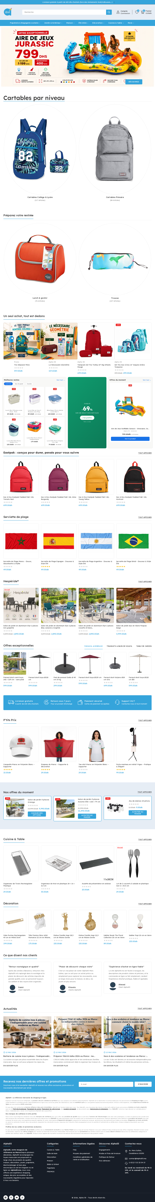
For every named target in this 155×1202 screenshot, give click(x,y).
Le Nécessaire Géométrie (59, 365)
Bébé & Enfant (53, 1164)
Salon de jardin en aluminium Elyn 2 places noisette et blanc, (96, 627)
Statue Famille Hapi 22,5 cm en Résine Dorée (88, 936)
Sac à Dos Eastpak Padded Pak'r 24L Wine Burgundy (58, 498)
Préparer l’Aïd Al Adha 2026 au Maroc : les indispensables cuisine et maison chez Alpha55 (76, 1056)
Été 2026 (82, 23)
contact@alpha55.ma (137, 1159)
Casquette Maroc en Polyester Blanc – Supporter (18, 765)
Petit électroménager (19, 1109)
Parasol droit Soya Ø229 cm (90, 677)
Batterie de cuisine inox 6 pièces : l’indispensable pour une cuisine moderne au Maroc (26, 1056)
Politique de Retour (106, 1157)
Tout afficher (145, 453)
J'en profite (87, 418)
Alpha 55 (82, 1198)
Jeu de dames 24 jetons (139, 801)
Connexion (125, 13)
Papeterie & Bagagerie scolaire (24, 23)
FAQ (74, 1150)
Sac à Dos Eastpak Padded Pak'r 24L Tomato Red (18, 498)
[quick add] (37, 332)
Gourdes (29, 383)
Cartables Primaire (115, 197)
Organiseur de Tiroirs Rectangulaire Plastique (17, 885)
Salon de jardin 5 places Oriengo (38, 801)
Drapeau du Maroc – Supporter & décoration (54, 765)
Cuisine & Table (53, 1150)
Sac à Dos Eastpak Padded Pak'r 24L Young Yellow (94, 498)
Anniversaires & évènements (99, 1109)
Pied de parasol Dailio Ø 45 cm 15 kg (65, 678)
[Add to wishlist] (23, 796)
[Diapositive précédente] (5, 56)
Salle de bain (52, 1153)
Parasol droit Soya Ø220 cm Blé (139, 678)
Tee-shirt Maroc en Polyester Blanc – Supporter (94, 765)
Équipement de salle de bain (51, 1109)
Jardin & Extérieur (52, 23)
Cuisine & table (115, 23)
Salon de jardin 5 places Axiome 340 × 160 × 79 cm (89, 800)
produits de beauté (70, 1109)
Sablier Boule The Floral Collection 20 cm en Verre (114, 936)
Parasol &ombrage (93, 646)
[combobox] (67, 12)
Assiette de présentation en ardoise (96, 884)
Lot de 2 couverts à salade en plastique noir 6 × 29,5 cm (132, 885)
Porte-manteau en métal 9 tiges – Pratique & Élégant (133, 765)
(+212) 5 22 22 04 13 (137, 1163)
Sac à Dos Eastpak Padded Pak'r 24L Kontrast (131, 498)
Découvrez (77, 82)
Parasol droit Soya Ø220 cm (38, 678)
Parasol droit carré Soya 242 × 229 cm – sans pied (13, 678)
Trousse (115, 298)
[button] (146, 12)
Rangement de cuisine (34, 1109)
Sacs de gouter (19, 383)
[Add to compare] (37, 327)
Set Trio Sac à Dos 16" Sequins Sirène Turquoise (130, 366)
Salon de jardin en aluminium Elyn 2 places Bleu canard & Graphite (58, 627)
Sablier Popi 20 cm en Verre (140, 935)
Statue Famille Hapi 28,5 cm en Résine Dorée (63, 936)
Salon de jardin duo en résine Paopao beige (131, 627)
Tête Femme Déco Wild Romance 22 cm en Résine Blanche (39, 936)
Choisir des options (37, 814)
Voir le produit (130, 439)
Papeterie (51, 1168)
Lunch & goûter (40, 298)
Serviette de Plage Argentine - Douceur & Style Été (95, 562)
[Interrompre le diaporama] (152, 56)
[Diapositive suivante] (149, 56)
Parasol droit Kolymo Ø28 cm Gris (114, 678)
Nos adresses (104, 1161)
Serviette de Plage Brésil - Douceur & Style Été (133, 562)
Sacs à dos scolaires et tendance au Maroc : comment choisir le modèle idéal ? (125, 1056)
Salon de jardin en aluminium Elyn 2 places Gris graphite (20, 627)
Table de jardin (144, 646)
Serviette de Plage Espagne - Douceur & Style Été (57, 562)
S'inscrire (143, 1084)
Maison (69, 23)
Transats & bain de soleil (119, 646)
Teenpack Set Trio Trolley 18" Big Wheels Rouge (94, 366)
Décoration (97, 23)
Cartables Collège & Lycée (40, 197)
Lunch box (8, 383)
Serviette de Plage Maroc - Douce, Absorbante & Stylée (17, 562)
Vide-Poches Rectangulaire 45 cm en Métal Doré (14, 936)
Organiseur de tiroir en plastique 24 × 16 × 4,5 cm (58, 885)
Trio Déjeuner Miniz (22, 365)
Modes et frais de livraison (110, 1153)
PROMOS (50, 1172)
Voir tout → (61, 380)
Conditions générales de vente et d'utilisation (82, 1158)
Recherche (109, 12)
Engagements (104, 1150)
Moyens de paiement (81, 1153)
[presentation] (3, 473)
